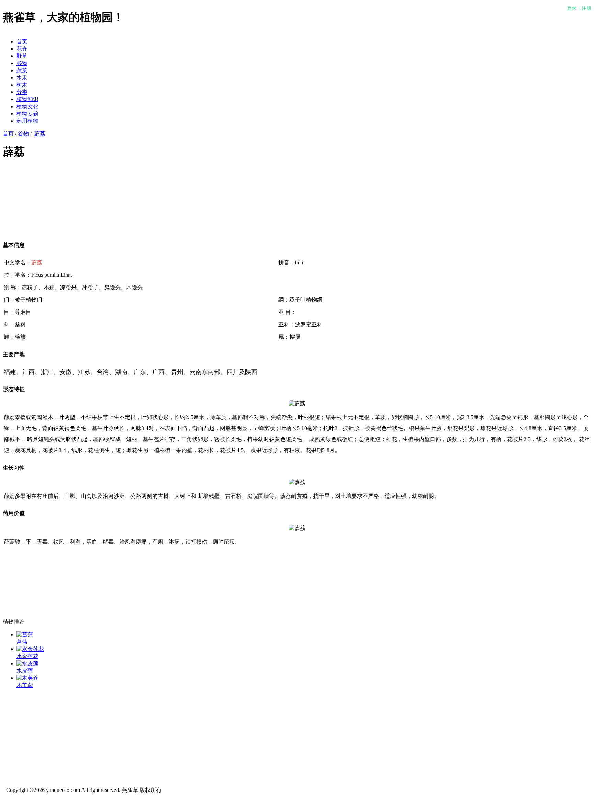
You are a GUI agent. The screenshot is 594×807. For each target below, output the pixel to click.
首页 (22, 41)
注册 (586, 8)
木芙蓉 (24, 685)
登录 (571, 8)
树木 (22, 85)
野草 (22, 56)
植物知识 (27, 99)
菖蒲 (22, 642)
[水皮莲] (27, 663)
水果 (22, 77)
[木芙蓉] (27, 678)
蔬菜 (22, 70)
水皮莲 (24, 671)
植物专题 (27, 114)
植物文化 (27, 106)
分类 (22, 92)
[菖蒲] (24, 634)
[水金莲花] (30, 649)
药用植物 (27, 121)
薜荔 (39, 134)
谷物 (22, 63)
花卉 (22, 49)
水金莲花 (27, 656)
